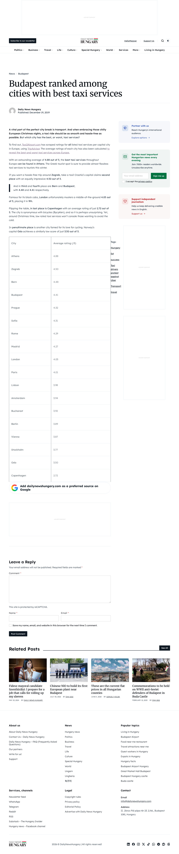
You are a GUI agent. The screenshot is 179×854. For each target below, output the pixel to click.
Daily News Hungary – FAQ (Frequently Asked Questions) (33, 743)
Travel (47, 50)
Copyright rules (73, 796)
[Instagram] (138, 844)
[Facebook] (133, 844)
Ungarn (69, 771)
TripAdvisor (34, 148)
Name (13, 613)
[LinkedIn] (128, 844)
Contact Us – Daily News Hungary (26, 736)
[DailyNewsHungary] (89, 40)
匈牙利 (68, 781)
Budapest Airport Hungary (135, 766)
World (109, 50)
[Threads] (168, 844)
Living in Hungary (154, 50)
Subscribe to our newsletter (22, 41)
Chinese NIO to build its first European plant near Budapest (69, 689)
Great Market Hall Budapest (135, 771)
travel (114, 292)
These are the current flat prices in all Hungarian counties (108, 689)
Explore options (139, 138)
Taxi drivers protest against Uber (115, 273)
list (112, 253)
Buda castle (127, 781)
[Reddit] (163, 844)
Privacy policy (72, 801)
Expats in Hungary (130, 756)
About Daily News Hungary (23, 731)
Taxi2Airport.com (31, 144)
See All (164, 648)
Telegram (14, 806)
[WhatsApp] (153, 844)
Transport (116, 286)
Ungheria (70, 776)
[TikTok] (148, 844)
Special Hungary (91, 50)
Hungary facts (128, 761)
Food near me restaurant (134, 741)
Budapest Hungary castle (134, 776)
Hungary (115, 247)
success (115, 259)
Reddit (12, 811)
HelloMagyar (130, 41)
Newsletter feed (17, 796)
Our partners (15, 749)
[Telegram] (158, 844)
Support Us (149, 41)
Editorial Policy (73, 806)
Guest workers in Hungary (134, 751)
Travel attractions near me (135, 746)
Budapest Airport (130, 736)
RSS (11, 816)
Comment (15, 573)
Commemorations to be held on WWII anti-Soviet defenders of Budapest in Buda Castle (150, 691)
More (135, 50)
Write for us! (15, 754)
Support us (137, 214)
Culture (71, 50)
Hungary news (72, 731)
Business (33, 50)
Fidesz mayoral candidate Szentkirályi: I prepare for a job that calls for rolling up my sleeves (26, 691)
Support (13, 759)
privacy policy (145, 181)
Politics (18, 50)
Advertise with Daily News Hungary (83, 811)
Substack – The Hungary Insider (25, 821)
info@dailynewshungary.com (136, 801)
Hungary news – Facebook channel (27, 826)
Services (123, 50)
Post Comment (18, 634)
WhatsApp (14, 801)
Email (65, 613)
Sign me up (158, 176)
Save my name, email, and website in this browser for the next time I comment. (55, 625)
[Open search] (162, 40)
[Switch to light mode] (168, 41)
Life (59, 50)
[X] (143, 844)
